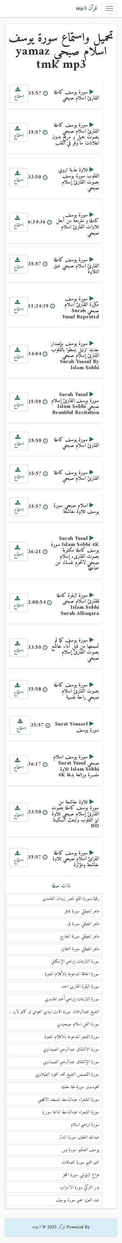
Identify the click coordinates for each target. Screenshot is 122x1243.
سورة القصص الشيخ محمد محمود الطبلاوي (67, 1074)
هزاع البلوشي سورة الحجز (81, 1175)
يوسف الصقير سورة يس (80, 1150)
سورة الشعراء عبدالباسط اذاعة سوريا (70, 1112)
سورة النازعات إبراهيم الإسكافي (75, 961)
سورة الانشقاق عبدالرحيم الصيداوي (71, 1049)
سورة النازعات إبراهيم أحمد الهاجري (72, 999)
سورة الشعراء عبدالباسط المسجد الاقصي (68, 1099)
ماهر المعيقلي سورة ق (83, 924)
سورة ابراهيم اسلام (85, 1124)
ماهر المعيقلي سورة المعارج (79, 936)
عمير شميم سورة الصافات (80, 1162)
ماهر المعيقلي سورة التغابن (80, 949)
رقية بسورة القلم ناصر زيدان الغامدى (70, 898)
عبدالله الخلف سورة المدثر (79, 1137)
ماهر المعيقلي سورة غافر (82, 911)
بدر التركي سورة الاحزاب (79, 1187)
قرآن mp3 (86, 8)
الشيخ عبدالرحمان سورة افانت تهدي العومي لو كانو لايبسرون (52, 1011)
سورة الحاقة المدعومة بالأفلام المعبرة (72, 974)
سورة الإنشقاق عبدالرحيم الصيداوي (71, 1062)
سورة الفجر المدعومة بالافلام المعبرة (71, 1037)
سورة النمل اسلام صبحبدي (78, 1024)
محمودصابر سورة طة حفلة (80, 1087)
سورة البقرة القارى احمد (80, 986)
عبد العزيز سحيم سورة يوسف (77, 1200)
